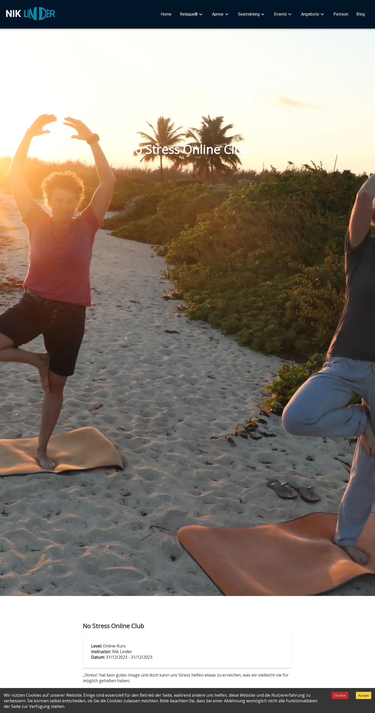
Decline (340, 695)
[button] (166, 14)
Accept (363, 695)
